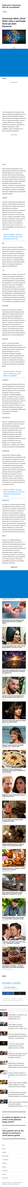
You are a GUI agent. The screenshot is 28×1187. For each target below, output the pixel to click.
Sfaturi (4, 1174)
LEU (3, 270)
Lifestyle (4, 1163)
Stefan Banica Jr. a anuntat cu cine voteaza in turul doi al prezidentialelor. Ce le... (17, 1017)
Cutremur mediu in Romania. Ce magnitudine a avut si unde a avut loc (17, 1075)
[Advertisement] (14, 63)
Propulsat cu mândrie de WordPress (10, 1184)
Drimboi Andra (11, 983)
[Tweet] (20, 993)
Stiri (3, 1145)
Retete (4, 1167)
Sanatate (5, 1170)
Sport (3, 1148)
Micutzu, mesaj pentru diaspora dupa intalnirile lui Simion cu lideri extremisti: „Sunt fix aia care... (17, 1036)
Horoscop (20, 998)
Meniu (5, 11)
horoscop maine (11, 1000)
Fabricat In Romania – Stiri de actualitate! (12, 6)
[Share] (8, 993)
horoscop (4, 1000)
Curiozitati (5, 1159)
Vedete (4, 1152)
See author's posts (9, 987)
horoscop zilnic (19, 1000)
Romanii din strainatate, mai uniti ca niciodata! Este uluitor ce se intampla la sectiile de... (17, 1055)
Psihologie (5, 1156)
